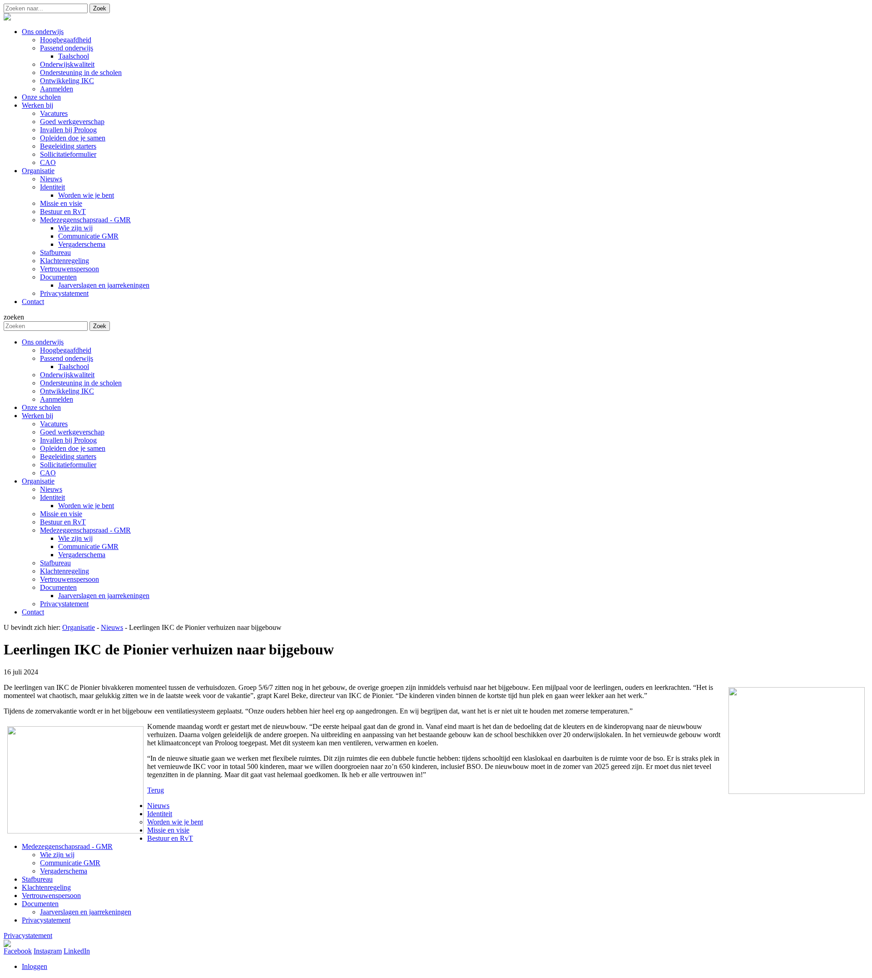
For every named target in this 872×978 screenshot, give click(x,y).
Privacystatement (64, 604)
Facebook (18, 951)
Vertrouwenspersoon (69, 579)
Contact (33, 612)
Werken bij (37, 415)
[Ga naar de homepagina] (7, 18)
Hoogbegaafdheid (65, 350)
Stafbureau (55, 563)
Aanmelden (56, 399)
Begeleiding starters (68, 456)
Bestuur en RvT (63, 522)
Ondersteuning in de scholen (81, 383)
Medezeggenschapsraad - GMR (85, 530)
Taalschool (73, 366)
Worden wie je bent (86, 505)
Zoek (99, 8)
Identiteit (52, 497)
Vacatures (54, 424)
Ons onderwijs (43, 342)
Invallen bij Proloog (68, 440)
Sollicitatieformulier (68, 465)
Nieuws (51, 489)
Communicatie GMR (88, 546)
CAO (48, 473)
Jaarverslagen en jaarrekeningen (103, 595)
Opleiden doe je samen (72, 448)
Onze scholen (41, 407)
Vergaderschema (81, 555)
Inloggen (34, 966)
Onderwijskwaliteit (67, 375)
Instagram (48, 951)
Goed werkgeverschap (72, 432)
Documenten (58, 587)
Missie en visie (61, 514)
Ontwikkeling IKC (67, 391)
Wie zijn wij (75, 538)
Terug (155, 790)
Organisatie (38, 481)
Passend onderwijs (66, 358)
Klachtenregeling (64, 571)
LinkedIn (77, 951)
